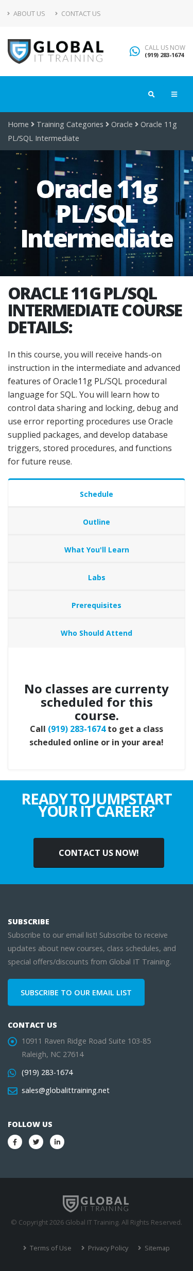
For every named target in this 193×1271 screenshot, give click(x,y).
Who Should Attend (96, 633)
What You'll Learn (96, 549)
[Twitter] (36, 1142)
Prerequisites (96, 605)
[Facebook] (15, 1142)
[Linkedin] (57, 1142)
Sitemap (156, 1247)
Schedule (96, 494)
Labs (97, 577)
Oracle (122, 124)
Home (18, 124)
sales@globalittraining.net (66, 1090)
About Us (28, 13)
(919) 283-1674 (164, 55)
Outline (96, 522)
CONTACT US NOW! (99, 852)
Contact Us (80, 13)
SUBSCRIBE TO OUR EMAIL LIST (76, 992)
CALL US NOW (165, 47)
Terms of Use (50, 1247)
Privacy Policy (107, 1247)
